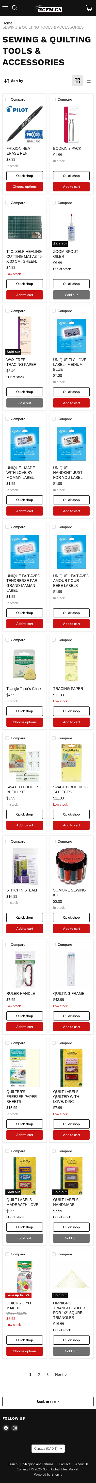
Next (59, 1374)
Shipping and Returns (38, 1464)
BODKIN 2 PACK (67, 148)
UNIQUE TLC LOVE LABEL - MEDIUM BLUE (69, 364)
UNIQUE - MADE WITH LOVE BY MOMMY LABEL (20, 473)
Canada (45, 1448)
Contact (64, 1464)
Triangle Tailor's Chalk (23, 688)
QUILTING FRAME (68, 993)
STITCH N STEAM (21, 890)
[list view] (88, 80)
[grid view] (77, 80)
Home (7, 23)
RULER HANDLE (20, 993)
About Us (82, 1464)
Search (12, 1464)
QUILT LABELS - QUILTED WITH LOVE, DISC (67, 1096)
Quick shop (24, 176)
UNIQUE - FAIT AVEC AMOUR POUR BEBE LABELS (71, 581)
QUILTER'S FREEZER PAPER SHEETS (21, 1096)
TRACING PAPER (68, 688)
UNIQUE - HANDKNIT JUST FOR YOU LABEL (67, 473)
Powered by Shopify (48, 1474)
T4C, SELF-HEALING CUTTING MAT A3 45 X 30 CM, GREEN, (24, 256)
